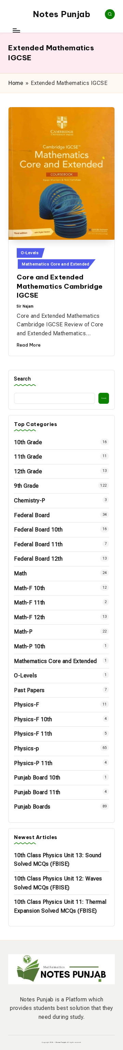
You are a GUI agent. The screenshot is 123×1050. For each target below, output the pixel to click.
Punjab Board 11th (37, 792)
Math (20, 573)
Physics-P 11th (33, 763)
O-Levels (30, 252)
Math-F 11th (29, 602)
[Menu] (16, 31)
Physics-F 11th (33, 733)
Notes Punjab (61, 14)
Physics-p (26, 748)
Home (15, 83)
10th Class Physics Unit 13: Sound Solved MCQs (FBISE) (57, 859)
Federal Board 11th (38, 544)
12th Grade (28, 471)
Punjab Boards (32, 806)
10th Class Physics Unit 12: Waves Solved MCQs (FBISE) (58, 883)
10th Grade (28, 442)
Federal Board (32, 515)
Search (22, 379)
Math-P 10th (29, 646)
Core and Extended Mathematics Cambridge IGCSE (60, 286)
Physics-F (26, 704)
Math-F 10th (29, 588)
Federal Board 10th (38, 529)
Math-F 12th (29, 617)
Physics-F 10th (33, 719)
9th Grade (26, 486)
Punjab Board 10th (37, 777)
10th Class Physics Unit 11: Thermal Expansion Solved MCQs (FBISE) (60, 906)
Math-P (23, 631)
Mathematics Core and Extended (56, 264)
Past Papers (29, 690)
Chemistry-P (29, 500)
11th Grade (28, 456)
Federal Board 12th (38, 558)
